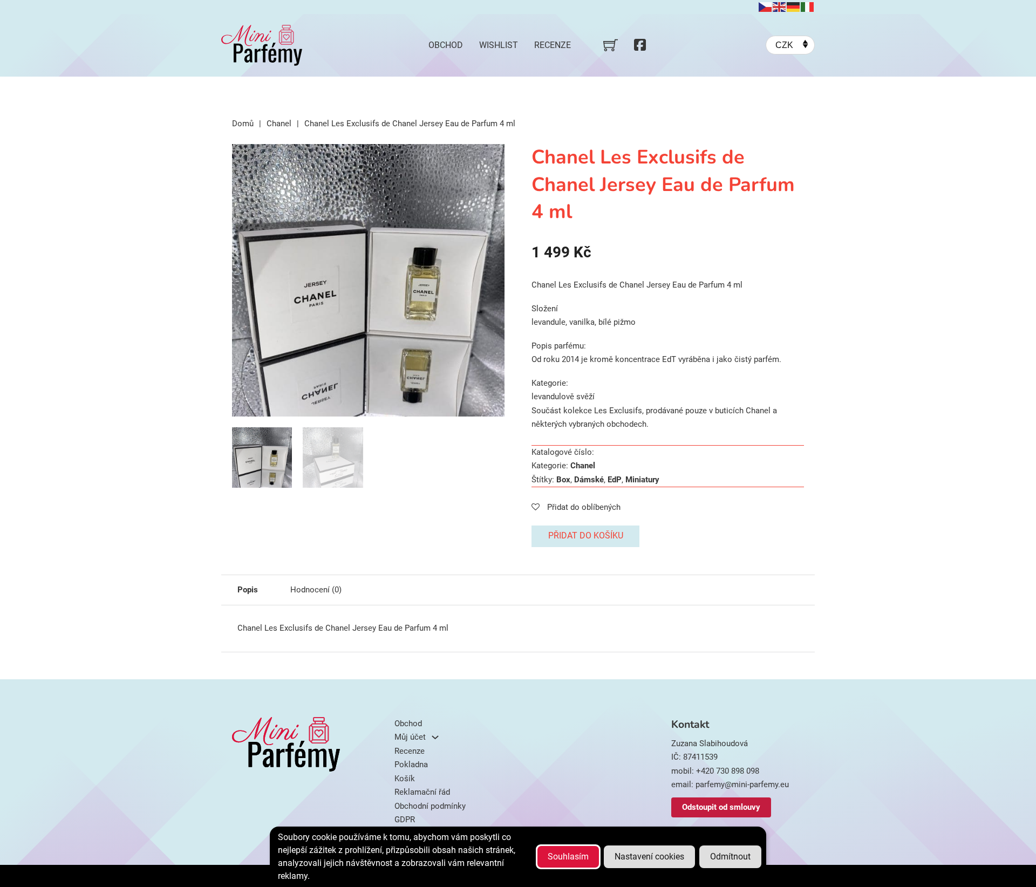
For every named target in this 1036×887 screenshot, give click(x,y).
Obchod (445, 45)
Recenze (552, 45)
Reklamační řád (422, 792)
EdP (615, 480)
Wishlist (498, 45)
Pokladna (411, 764)
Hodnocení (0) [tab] (316, 590)
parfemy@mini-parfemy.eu (742, 784)
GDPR (404, 819)
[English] (780, 6)
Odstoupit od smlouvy (721, 807)
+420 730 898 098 (727, 771)
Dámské (589, 480)
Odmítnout (730, 856)
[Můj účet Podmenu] (435, 737)
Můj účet (410, 737)
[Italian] (808, 6)
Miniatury (642, 480)
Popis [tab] (247, 590)
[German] (794, 6)
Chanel (279, 123)
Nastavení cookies (649, 856)
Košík (404, 778)
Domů (243, 123)
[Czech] (766, 6)
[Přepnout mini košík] (610, 45)
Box (563, 480)
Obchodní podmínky (430, 806)
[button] (489, 158)
